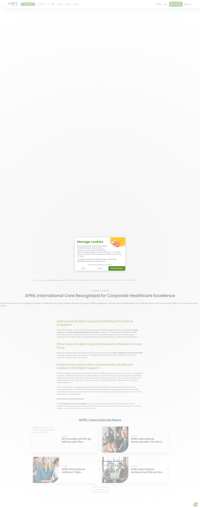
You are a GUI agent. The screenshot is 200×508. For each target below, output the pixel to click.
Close (83, 268)
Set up (100, 268)
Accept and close (117, 268)
